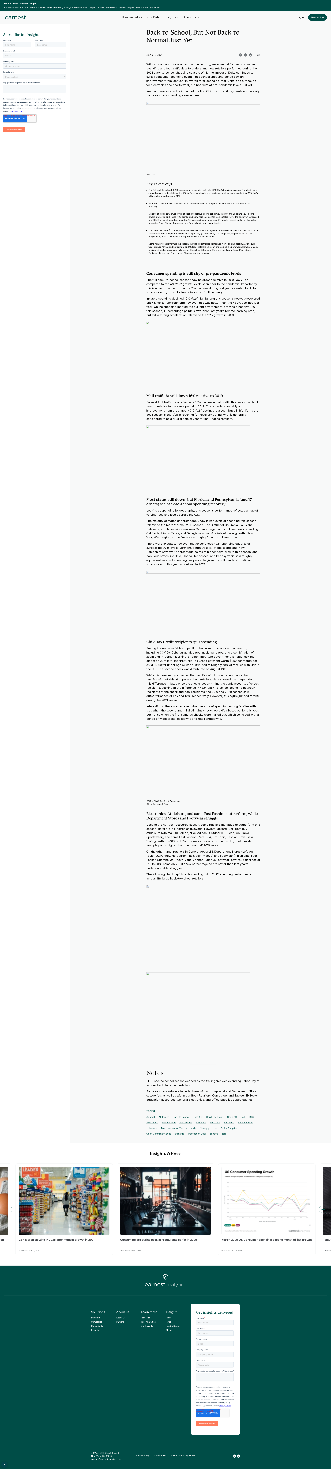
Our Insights (147, 1326)
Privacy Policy (142, 1455)
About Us (121, 1317)
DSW (251, 1117)
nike (215, 1128)
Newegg (204, 1128)
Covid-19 (232, 1117)
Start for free (317, 17)
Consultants (97, 1326)
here (196, 95)
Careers (120, 1322)
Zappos (214, 1133)
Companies (96, 1322)
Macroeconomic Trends (174, 1128)
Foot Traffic (185, 1122)
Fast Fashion (169, 1122)
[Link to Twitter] (238, 1456)
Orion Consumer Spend (158, 1133)
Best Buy (197, 1117)
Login (300, 17)
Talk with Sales (148, 1322)
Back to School (181, 1117)
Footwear (201, 1122)
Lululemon (151, 1128)
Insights (95, 1330)
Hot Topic (215, 1122)
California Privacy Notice (183, 1455)
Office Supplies (229, 1128)
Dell (242, 1117)
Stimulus (179, 1133)
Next (323, 1209)
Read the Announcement (148, 7)
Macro (169, 1330)
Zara (224, 1133)
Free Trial (145, 1317)
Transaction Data (197, 1133)
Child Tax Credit (214, 1117)
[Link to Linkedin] (234, 1456)
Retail (168, 1322)
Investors (95, 1317)
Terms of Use (160, 1455)
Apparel (150, 1117)
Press (168, 1317)
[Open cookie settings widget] (4, 1464)
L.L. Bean (229, 1122)
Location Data (245, 1122)
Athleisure (164, 1117)
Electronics (152, 1122)
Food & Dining (172, 1326)
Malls (193, 1128)
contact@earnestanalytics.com (106, 1459)
